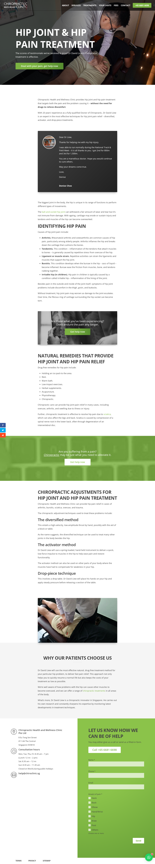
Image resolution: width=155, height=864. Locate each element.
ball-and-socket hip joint (53, 211)
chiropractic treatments (94, 690)
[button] (149, 857)
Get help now (77, 331)
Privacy (32, 860)
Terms (19, 860)
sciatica (107, 414)
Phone (91, 771)
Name (91, 760)
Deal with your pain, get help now (39, 66)
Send (138, 840)
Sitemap (46, 860)
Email (90, 782)
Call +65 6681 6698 (104, 750)
